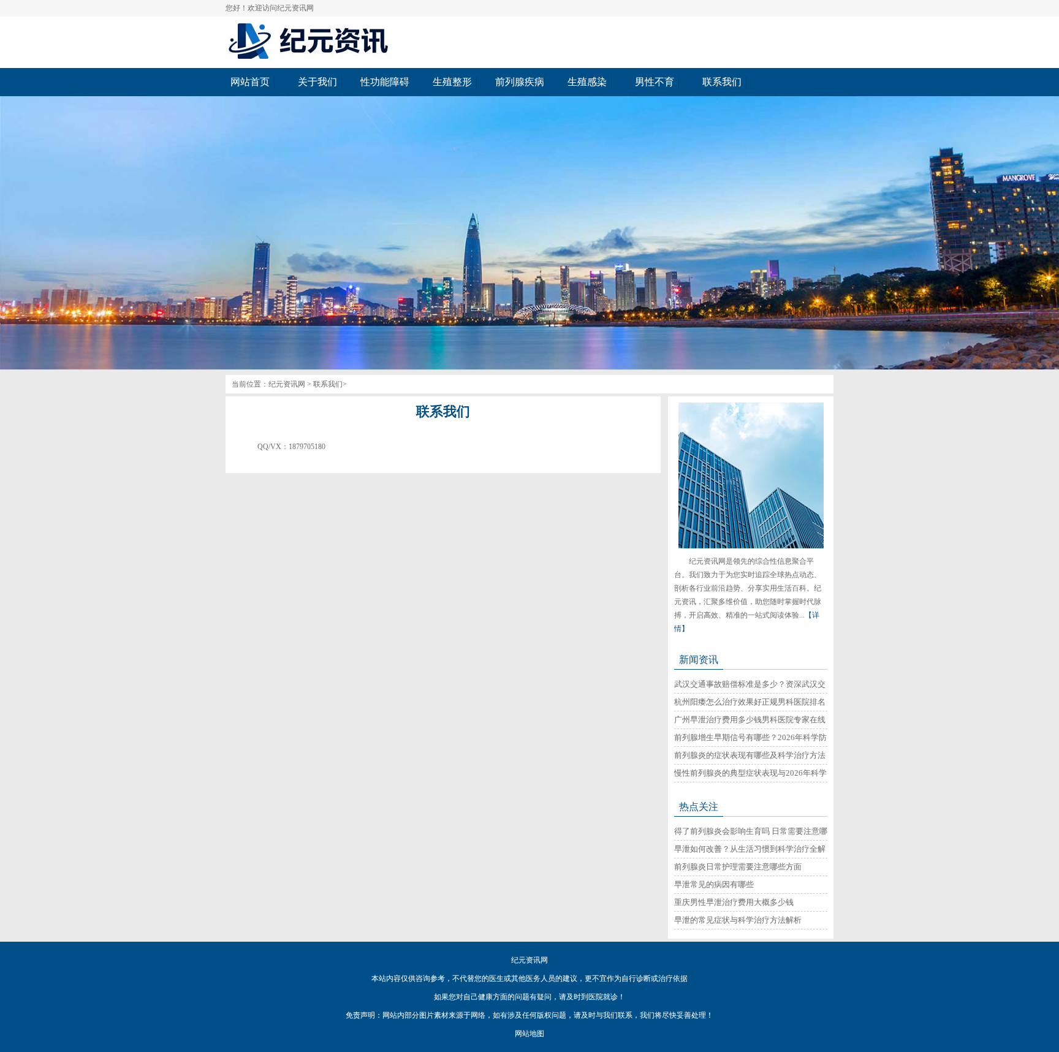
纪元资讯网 (286, 384)
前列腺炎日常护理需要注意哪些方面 (738, 866)
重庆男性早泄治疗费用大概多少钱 (734, 902)
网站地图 (529, 1033)
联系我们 (328, 384)
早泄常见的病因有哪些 (714, 884)
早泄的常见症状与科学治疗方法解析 (738, 920)
